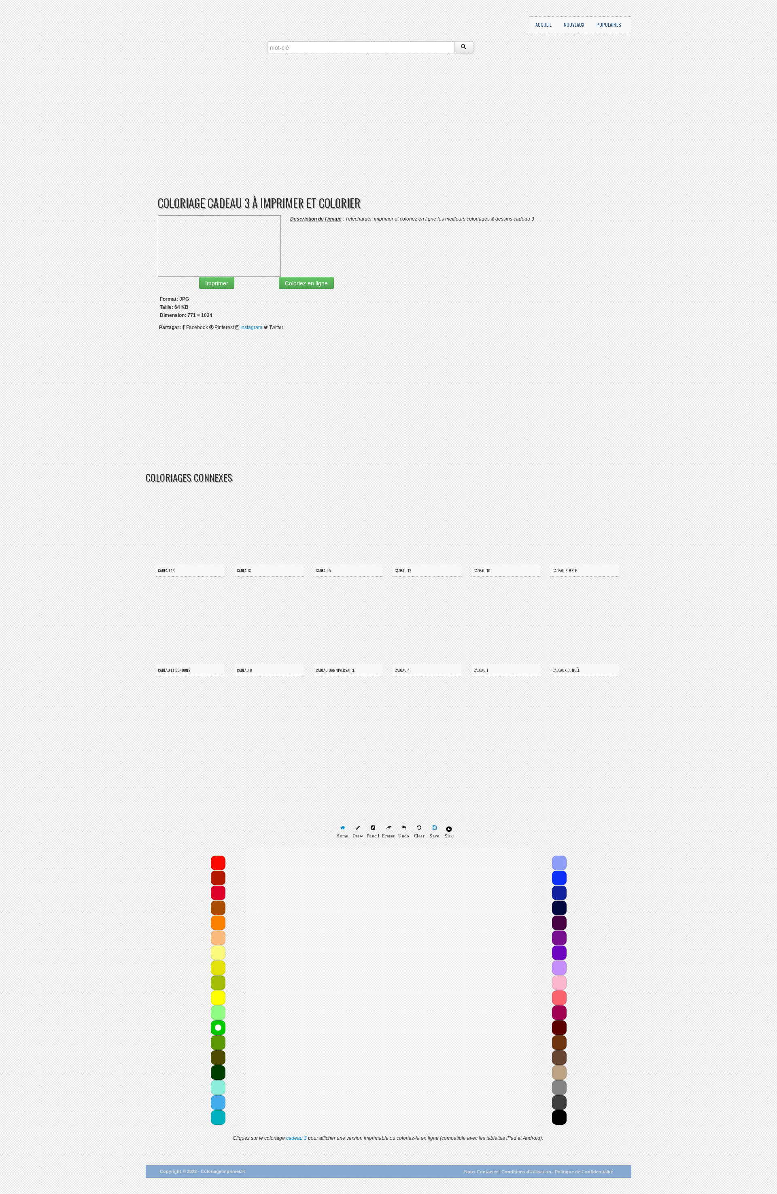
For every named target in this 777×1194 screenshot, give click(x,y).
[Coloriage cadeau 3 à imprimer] (219, 246)
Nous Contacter (481, 1171)
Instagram (251, 327)
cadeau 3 (296, 1138)
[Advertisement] (388, 134)
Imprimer (216, 283)
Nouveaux (574, 24)
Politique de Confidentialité (584, 1171)
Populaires (609, 24)
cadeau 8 (244, 670)
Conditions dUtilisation (526, 1171)
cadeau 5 (323, 570)
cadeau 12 (403, 570)
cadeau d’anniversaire (335, 670)
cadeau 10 (481, 570)
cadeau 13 (166, 570)
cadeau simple (564, 570)
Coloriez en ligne (306, 283)
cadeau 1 (480, 670)
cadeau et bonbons (174, 670)
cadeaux (244, 570)
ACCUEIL (543, 24)
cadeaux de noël (566, 670)
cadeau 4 (402, 670)
